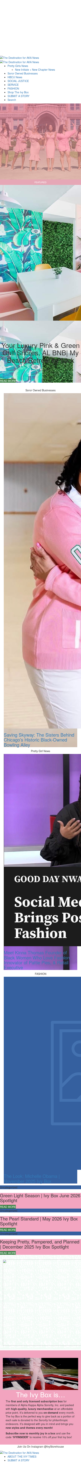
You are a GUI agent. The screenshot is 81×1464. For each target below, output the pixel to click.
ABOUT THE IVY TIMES (22, 1456)
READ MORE (8, 381)
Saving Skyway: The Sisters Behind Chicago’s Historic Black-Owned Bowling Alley (39, 739)
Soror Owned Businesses (23, 73)
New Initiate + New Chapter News (35, 69)
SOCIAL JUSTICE (18, 81)
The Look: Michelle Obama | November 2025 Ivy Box (32, 1178)
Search (12, 100)
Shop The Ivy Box (18, 92)
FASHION (13, 88)
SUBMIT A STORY (18, 96)
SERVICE (13, 85)
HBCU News (15, 77)
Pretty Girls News (18, 66)
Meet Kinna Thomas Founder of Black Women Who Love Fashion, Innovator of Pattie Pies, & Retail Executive (37, 960)
